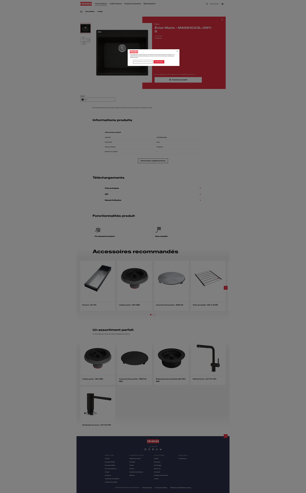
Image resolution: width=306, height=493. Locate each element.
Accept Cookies (159, 61)
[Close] (177, 51)
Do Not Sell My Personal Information (143, 61)
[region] (153, 57)
